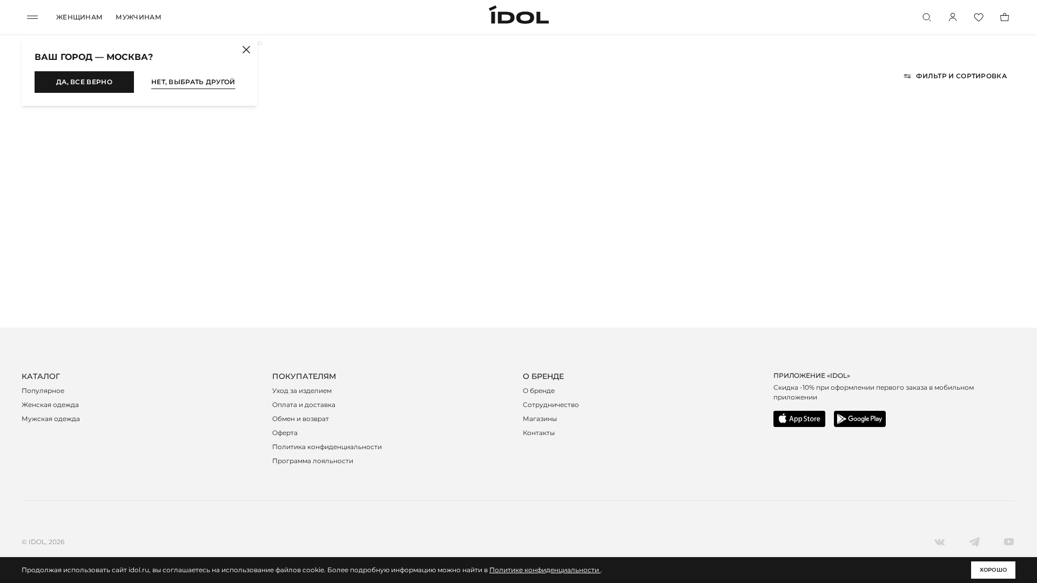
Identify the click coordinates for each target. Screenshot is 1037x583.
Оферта (285, 433)
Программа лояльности (312, 461)
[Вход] (953, 17)
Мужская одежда (51, 419)
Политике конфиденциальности (545, 570)
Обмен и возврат (300, 419)
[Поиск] (927, 17)
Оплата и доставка (303, 405)
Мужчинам (138, 17)
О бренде (539, 391)
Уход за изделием (302, 391)
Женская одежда (50, 405)
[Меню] (32, 17)
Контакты (539, 433)
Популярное (43, 391)
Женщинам (79, 17)
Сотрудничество (551, 405)
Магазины (540, 419)
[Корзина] (1004, 17)
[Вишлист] (978, 17)
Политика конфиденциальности (327, 447)
